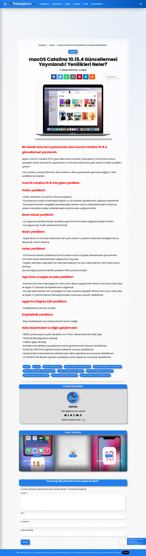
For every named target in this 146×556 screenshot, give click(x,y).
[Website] (81, 415)
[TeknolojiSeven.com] (22, 4)
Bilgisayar (57, 4)
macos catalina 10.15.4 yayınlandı (100, 371)
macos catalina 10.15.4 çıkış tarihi (78, 366)
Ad (22, 513)
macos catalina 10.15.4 (53, 366)
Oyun (85, 4)
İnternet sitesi (27, 530)
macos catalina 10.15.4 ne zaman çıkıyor (39, 371)
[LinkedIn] (86, 76)
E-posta (25, 521)
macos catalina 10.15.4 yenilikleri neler (96, 375)
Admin (83, 70)
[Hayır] (143, 552)
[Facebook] (54, 76)
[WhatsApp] (66, 76)
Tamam (125, 552)
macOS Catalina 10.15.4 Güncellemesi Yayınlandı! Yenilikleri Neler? (82, 45)
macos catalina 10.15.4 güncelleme (108, 366)
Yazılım (77, 4)
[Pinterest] (79, 76)
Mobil (67, 4)
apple (27, 366)
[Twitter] (60, 76)
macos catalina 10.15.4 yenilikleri (65, 375)
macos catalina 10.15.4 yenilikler (36, 375)
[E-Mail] (73, 76)
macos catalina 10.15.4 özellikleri (71, 371)
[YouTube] (77, 415)
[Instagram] (74, 415)
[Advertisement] (73, 24)
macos (37, 366)
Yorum (24, 493)
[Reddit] (92, 76)
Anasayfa (45, 4)
